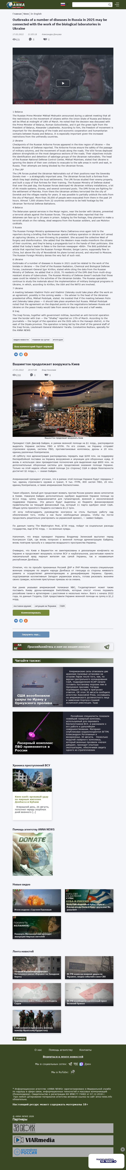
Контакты (85, 1049)
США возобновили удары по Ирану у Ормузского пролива (33, 699)
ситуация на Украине (45, 606)
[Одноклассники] (26, 354)
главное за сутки (40, 339)
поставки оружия (22, 606)
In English (36, 13)
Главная (17, 13)
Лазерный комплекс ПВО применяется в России (34, 746)
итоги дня (58, 339)
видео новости (21, 339)
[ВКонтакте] (16, 354)
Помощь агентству (61, 1049)
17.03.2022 (25, 34)
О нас (38, 1049)
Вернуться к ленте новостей (63, 1056)
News (26, 13)
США (62, 606)
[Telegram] (21, 354)
